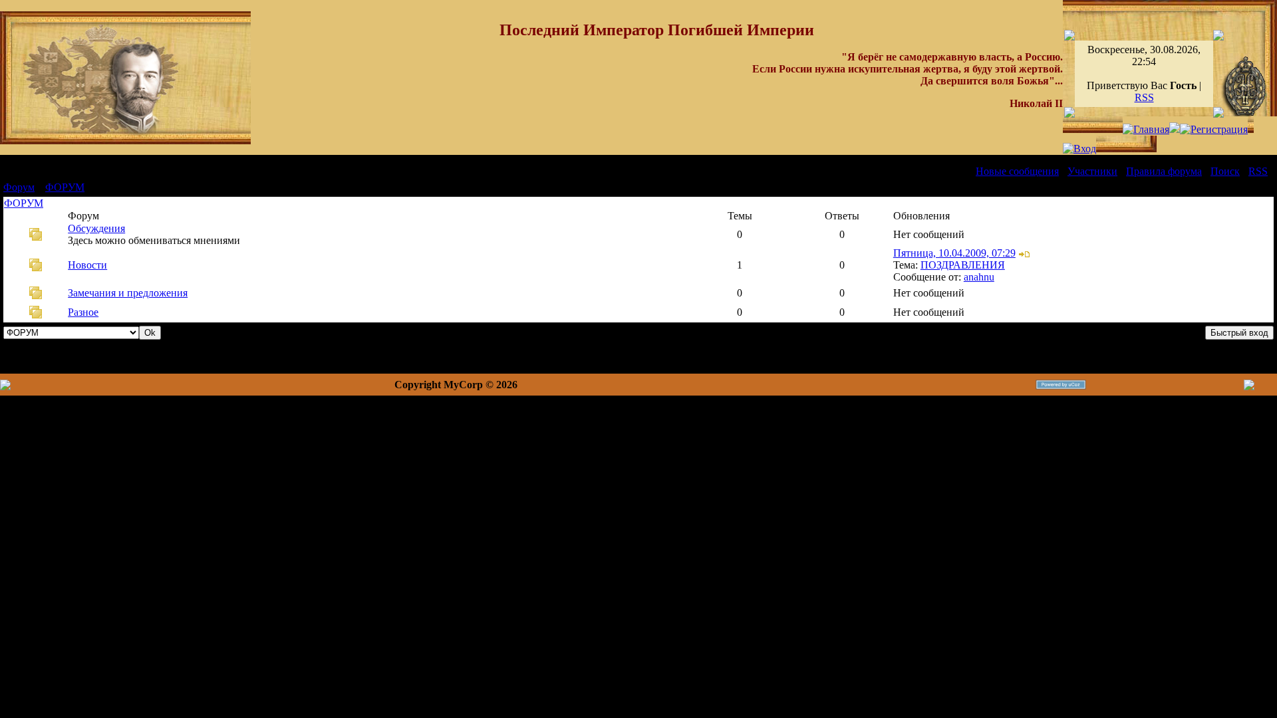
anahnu (979, 277)
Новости (87, 265)
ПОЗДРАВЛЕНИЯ (963, 265)
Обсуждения (96, 228)
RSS (1144, 97)
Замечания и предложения (128, 293)
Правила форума (1164, 171)
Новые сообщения (1017, 171)
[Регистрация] (1214, 129)
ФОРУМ (64, 187)
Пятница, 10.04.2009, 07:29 (954, 253)
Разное (83, 312)
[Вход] (1079, 148)
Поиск (1225, 171)
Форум (19, 187)
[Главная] (1146, 129)
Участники (1092, 171)
